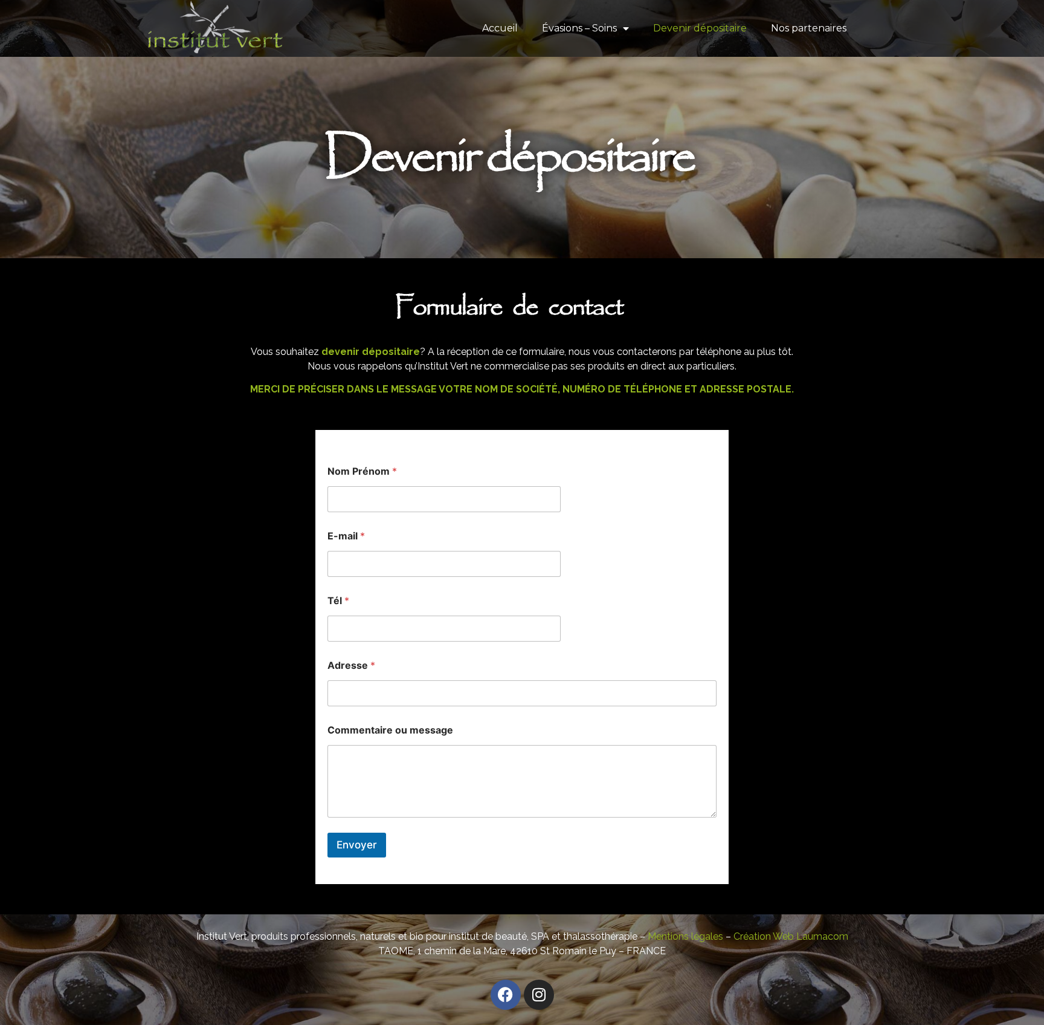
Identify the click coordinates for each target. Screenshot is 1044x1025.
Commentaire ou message (390, 730)
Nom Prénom (362, 471)
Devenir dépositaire (700, 28)
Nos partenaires (808, 28)
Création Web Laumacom (790, 936)
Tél (338, 601)
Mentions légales (685, 936)
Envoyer (357, 845)
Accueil (500, 28)
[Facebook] (506, 995)
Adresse (351, 665)
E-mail (346, 536)
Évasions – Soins (579, 28)
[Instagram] (539, 995)
